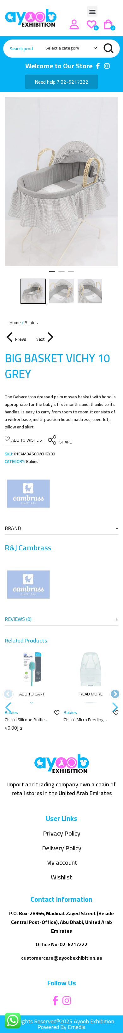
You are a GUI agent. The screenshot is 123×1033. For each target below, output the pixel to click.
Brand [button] (13, 528)
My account (61, 862)
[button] (92, 11)
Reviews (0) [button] (18, 619)
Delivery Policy (61, 848)
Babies (31, 322)
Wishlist (61, 877)
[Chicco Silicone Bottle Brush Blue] (32, 678)
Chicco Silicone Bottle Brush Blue (25, 723)
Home (15, 322)
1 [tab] (52, 274)
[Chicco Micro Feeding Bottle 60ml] (91, 678)
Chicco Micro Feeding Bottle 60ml (83, 723)
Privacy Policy (61, 833)
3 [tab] (71, 274)
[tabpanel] (61, 181)
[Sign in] (74, 24)
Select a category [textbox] (62, 48)
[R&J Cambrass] (28, 493)
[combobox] (68, 49)
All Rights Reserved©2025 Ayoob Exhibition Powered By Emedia (61, 1024)
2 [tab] (61, 274)
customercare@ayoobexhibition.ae (61, 957)
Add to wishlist (27, 440)
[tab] (61, 528)
